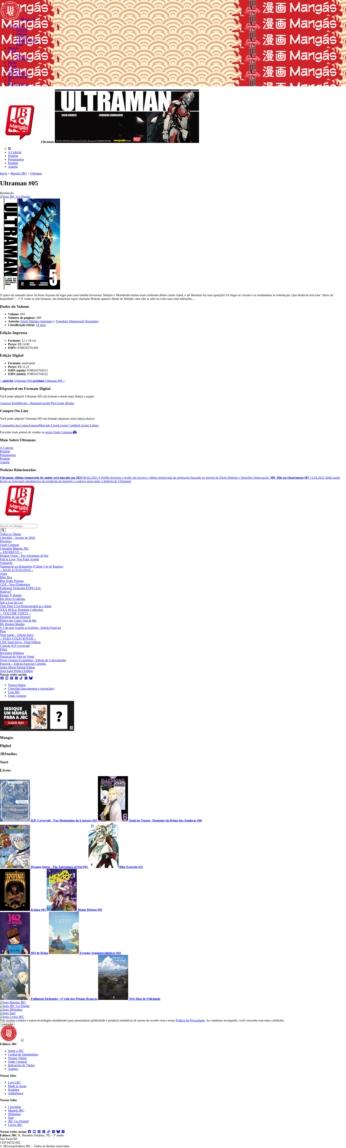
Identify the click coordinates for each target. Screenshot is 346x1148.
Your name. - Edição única (17, 635)
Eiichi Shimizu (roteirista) (36, 321)
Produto (13, 163)
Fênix (3, 649)
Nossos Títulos (17, 1058)
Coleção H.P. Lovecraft (15, 645)
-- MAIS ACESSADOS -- (16, 570)
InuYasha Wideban (12, 653)
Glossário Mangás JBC (14, 548)
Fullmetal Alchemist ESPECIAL (20, 588)
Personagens (16, 159)
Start (11, 1117)
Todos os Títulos (10, 534)
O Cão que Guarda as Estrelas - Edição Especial (30, 627)
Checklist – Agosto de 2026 (17, 537)
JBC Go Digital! (18, 1121)
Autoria (13, 166)
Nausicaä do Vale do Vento (17, 656)
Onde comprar (17, 695)
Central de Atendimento (23, 1054)
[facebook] (2, 678)
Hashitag (13, 1089)
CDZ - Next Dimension (15, 584)
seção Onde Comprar (59, 432)
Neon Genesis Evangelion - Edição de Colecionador (33, 660)
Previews (6, 541)
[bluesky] (31, 678)
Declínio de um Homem (15, 617)
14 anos (41, 325)
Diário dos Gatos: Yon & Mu (18, 620)
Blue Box (6, 577)
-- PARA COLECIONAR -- (18, 638)
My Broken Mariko (12, 624)
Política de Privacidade (190, 1020)
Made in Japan (17, 1086)
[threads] (26, 678)
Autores (13, 1069)
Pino (3, 631)
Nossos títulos (17, 685)
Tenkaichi (6, 563)
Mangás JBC (18, 173)
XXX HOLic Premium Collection (21, 609)
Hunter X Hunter (11, 595)
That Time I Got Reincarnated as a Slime (25, 606)
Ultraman (36, 173)
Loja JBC (14, 692)
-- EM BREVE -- (11, 552)
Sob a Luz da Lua (11, 602)
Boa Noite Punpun (12, 581)
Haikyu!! (5, 591)
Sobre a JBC (16, 1051)
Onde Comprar (9, 545)
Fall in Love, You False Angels (19, 559)
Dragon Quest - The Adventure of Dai (24, 555)
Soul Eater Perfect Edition (16, 671)
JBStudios (14, 1114)
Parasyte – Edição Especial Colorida (23, 663)
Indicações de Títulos (21, 1065)
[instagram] (16, 678)
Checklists (14, 1107)
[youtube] (7, 678)
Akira (3, 573)
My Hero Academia (12, 599)
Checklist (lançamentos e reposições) (31, 688)
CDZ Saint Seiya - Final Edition (20, 642)
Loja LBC (14, 1082)
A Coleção (14, 152)
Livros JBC (15, 1125)
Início (3, 173)
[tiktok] (21, 678)
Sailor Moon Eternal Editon (17, 667)
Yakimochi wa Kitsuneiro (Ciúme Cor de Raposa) (31, 566)
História (13, 156)
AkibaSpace (15, 1093)
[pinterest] (12, 678)
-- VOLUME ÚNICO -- (15, 613)
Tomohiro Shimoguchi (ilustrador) (77, 321)
